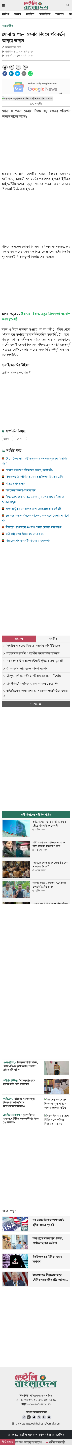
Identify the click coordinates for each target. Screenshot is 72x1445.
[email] (24, 73)
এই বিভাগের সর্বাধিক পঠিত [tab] (36, 815)
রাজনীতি (30, 14)
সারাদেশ (60, 14)
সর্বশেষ (5, 14)
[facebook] (5, 73)
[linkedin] (11, 73)
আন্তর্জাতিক (45, 14)
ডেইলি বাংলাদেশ (29, 1435)
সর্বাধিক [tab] (53, 639)
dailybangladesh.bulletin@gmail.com (38, 1423)
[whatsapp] (30, 73)
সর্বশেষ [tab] (19, 639)
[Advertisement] (36, 585)
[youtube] (49, 1417)
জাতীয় (17, 14)
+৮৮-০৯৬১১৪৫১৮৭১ (39, 1404)
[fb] (24, 1417)
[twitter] (17, 73)
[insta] (39, 1417)
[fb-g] (29, 1417)
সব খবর (34, 704)
